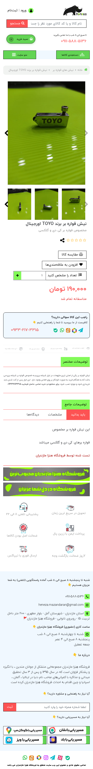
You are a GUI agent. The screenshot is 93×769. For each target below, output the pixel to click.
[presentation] (86, 133)
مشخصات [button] (55, 414)
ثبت (10, 707)
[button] (84, 240)
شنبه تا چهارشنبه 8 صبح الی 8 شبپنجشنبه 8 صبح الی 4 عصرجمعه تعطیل (63, 639)
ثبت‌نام (13, 10)
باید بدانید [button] (78, 414)
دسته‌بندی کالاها (70, 55)
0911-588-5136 (74, 41)
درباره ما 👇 (81, 655)
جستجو (15, 23)
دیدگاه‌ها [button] (33, 414)
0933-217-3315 (25, 330)
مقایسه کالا (70, 254)
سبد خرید (20, 39)
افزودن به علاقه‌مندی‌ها (62, 265)
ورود (23, 10)
